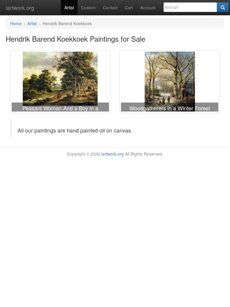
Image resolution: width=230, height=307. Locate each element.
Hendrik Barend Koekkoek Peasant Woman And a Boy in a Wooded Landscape (60, 83)
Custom (88, 7)
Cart (129, 7)
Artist (69, 7)
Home (16, 23)
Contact (110, 7)
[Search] (223, 7)
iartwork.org (20, 7)
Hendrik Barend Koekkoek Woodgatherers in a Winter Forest (170, 83)
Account (147, 7)
